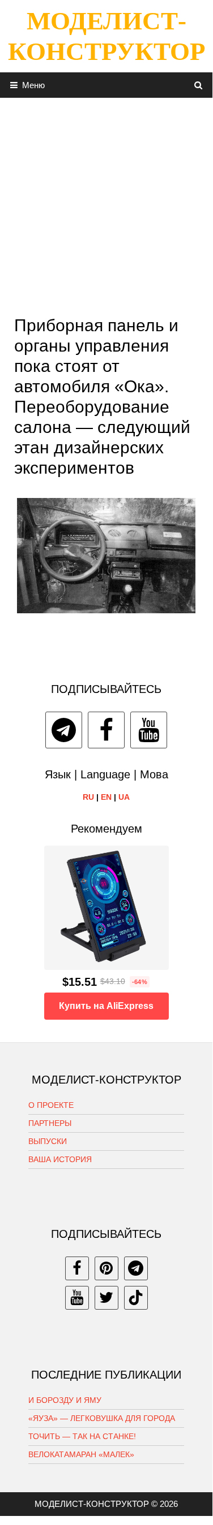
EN (106, 797)
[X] (106, 1298)
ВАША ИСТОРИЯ (60, 1159)
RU (88, 797)
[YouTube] (148, 730)
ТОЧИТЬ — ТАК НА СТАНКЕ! (82, 1436)
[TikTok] (136, 1298)
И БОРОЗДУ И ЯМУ (64, 1400)
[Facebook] (106, 730)
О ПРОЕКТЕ (51, 1105)
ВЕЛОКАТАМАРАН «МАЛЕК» (81, 1454)
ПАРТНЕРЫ (49, 1123)
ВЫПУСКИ (47, 1141)
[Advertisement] (106, 204)
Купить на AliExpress (106, 1006)
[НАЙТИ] (198, 85)
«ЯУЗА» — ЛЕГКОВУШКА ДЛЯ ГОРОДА (101, 1418)
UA (124, 797)
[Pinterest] (106, 1268)
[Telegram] (63, 730)
